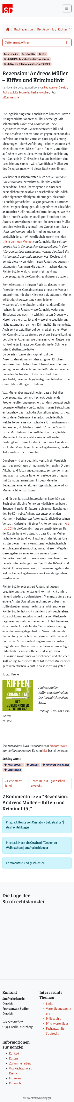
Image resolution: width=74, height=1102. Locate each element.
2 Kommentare (10, 97)
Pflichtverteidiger (57, 1023)
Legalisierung (14, 770)
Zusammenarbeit (20, 1063)
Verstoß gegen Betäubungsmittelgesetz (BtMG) (27, 64)
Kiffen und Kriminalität (57, 765)
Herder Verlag (58, 745)
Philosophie (53, 1018)
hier (44, 750)
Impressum (16, 1078)
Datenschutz (17, 1083)
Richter (62, 29)
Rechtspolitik (45, 29)
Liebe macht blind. (13, 783)
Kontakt (14, 1053)
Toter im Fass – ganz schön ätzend (48, 783)
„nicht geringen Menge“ (17, 241)
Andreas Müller (14, 765)
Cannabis (33, 765)
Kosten (13, 1058)
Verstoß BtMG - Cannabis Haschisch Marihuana (26, 59)
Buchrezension (23, 29)
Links (49, 1003)
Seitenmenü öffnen (17, 42)
